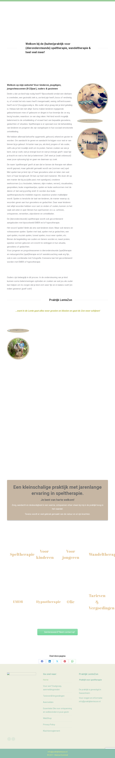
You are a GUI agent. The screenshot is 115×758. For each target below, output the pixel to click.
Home (45, 680)
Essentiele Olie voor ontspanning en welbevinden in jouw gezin (57, 710)
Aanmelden (48, 702)
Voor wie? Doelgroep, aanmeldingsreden (52, 688)
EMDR (18, 601)
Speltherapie (22, 554)
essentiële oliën (83, 442)
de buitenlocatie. (87, 421)
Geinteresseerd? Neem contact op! (59, 632)
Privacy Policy (49, 724)
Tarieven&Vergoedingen (54, 696)
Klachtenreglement (51, 731)
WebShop (47, 718)
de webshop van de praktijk (69, 446)
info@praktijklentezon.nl (57, 752)
